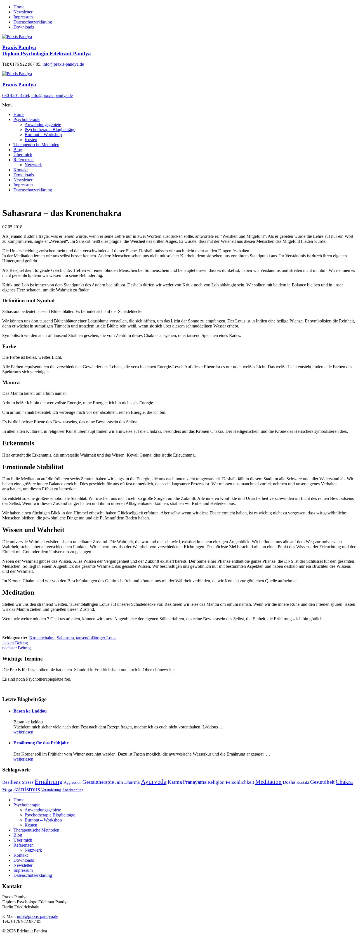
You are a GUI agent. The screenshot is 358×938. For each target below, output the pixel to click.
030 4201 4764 (15, 95)
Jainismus (26, 789)
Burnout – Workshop (43, 134)
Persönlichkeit (240, 782)
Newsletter (22, 12)
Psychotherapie (26, 119)
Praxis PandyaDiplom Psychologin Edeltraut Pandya (46, 50)
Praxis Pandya (19, 84)
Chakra (344, 781)
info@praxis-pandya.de (63, 64)
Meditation (268, 781)
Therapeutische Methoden (36, 144)
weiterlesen (23, 732)
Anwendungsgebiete (43, 124)
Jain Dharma (127, 782)
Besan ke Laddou (30, 711)
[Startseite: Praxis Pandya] (17, 36)
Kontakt (20, 169)
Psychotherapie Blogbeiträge (50, 129)
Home (18, 6)
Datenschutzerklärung (32, 22)
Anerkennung (72, 790)
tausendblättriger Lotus (96, 637)
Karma (175, 782)
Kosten (31, 139)
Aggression (72, 782)
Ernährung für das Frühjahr (41, 742)
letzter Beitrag (15, 642)
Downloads (23, 27)
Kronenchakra (42, 637)
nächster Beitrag (17, 647)
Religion (216, 782)
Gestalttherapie (98, 782)
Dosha (289, 782)
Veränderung (51, 790)
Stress (28, 782)
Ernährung (49, 781)
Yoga (7, 789)
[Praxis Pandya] (17, 73)
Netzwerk (33, 164)
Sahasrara (65, 637)
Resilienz (11, 782)
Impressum (23, 17)
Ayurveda (153, 781)
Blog (17, 149)
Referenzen (23, 159)
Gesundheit (322, 782)
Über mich (22, 154)
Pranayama (194, 782)
